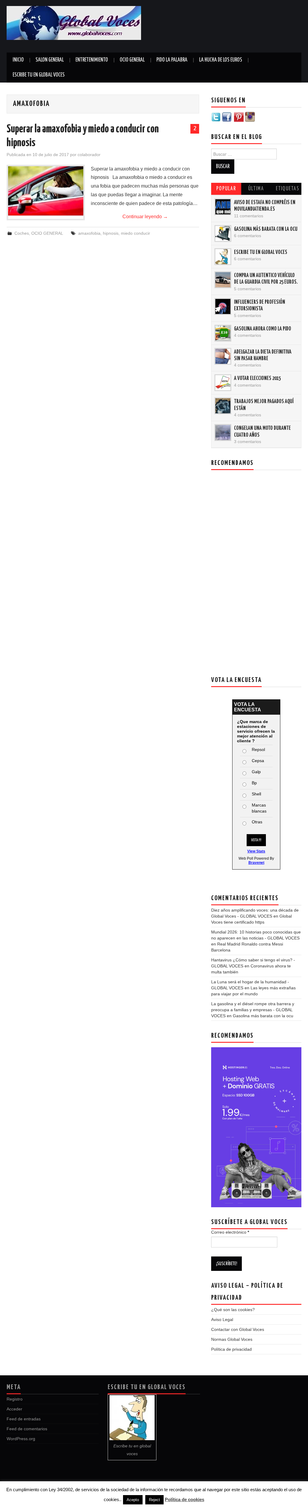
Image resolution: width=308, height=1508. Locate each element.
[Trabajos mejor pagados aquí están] (222, 405)
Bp (254, 782)
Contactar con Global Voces (237, 1329)
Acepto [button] (133, 1499)
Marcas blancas (259, 808)
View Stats (256, 851)
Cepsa (258, 760)
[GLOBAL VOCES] (74, 22)
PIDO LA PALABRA (171, 60)
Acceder (14, 1409)
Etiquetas (287, 189)
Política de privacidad (231, 1349)
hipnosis (111, 233)
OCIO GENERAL (132, 60)
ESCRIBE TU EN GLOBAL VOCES (39, 75)
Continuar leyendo (145, 216)
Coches (21, 233)
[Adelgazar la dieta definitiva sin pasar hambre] (222, 356)
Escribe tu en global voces (260, 252)
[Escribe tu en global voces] (222, 256)
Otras (257, 821)
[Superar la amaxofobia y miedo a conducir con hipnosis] (45, 192)
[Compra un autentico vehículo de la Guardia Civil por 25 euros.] (222, 279)
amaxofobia (89, 233)
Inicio (18, 60)
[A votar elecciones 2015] (222, 382)
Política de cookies (184, 1499)
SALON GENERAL (49, 60)
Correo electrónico (230, 1232)
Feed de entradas (24, 1418)
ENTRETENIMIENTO (91, 60)
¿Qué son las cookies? (233, 1309)
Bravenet (256, 863)
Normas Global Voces (231, 1339)
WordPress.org (21, 1438)
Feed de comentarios (27, 1428)
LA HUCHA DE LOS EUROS (220, 60)
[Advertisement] (237, 27)
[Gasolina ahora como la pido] (222, 333)
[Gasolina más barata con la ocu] (222, 233)
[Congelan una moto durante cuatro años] (222, 432)
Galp (256, 771)
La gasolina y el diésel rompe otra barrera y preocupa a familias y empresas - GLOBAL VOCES (252, 1009)
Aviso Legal (222, 1319)
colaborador (89, 154)
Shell (256, 794)
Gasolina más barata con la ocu (265, 229)
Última (256, 189)
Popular (226, 189)
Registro (15, 1399)
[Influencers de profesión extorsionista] (222, 306)
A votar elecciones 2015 (257, 378)
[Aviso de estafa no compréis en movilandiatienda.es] (222, 206)
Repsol (258, 749)
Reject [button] (154, 1499)
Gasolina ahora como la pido (262, 329)
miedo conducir (135, 233)
